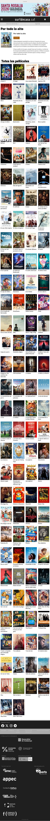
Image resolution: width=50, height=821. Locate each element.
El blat (27, 207)
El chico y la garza (18, 228)
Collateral (3, 164)
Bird (14, 143)
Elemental (16, 292)
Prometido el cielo (31, 564)
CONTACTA (11, 730)
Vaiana (15, 674)
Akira (2, 100)
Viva (2, 695)
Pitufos (28, 543)
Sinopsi (16, 38)
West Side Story (17, 716)
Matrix (40, 481)
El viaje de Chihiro (5, 292)
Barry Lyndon (41, 122)
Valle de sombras (30, 674)
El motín (40, 249)
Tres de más (29, 651)
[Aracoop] (9, 750)
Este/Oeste (16, 311)
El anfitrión (16, 207)
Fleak (39, 311)
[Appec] (10, 780)
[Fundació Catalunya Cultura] (10, 814)
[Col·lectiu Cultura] (10, 788)
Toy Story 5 (29, 628)
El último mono (42, 270)
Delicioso (3, 185)
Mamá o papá (4, 481)
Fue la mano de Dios (6, 332)
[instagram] (11, 726)
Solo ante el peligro (18, 607)
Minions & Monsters (18, 504)
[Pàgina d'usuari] (45, 19)
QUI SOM (3, 730)
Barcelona (45, 25)
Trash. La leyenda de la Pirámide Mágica (5, 652)
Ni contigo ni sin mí (6, 523)
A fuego (15, 81)
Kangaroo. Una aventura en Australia (5, 375)
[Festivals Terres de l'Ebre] (10, 806)
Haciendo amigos (18, 352)
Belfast (3, 143)
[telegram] (15, 726)
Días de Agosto (17, 185)
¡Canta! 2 (3, 81)
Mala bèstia (41, 460)
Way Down (4, 716)
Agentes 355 (41, 81)
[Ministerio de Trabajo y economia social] (25, 760)
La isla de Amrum (43, 396)
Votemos (28, 695)
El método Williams (31, 249)
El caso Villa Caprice (6, 228)
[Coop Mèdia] (10, 797)
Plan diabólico (42, 543)
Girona (15, 25)
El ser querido (4, 270)
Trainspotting (42, 628)
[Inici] (25, 19)
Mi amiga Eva (4, 504)
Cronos (28, 164)
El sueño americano (31, 270)
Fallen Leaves (29, 311)
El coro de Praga (30, 228)
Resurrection (4, 585)
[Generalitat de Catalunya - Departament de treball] (9, 760)
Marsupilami (29, 481)
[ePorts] (41, 771)
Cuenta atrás (41, 164)
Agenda (37, 24)
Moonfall (28, 504)
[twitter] (6, 726)
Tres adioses (16, 651)
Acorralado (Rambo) (31, 81)
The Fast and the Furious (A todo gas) (17, 629)
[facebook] (2, 726)
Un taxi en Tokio (5, 674)
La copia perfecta (30, 396)
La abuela (28, 373)
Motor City (41, 504)
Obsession (16, 523)
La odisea (15, 417)
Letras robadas (30, 438)
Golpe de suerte (5, 352)
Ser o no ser (4, 607)
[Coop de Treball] (25, 750)
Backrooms (16, 122)
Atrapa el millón (5, 122)
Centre (25, 25)
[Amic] (10, 771)
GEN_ (14, 332)
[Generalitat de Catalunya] (25, 741)
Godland (40, 332)
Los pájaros (29, 460)
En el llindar (29, 292)
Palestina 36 (4, 543)
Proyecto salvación (43, 564)
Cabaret (28, 143)
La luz (2, 417)
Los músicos (4, 460)
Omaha (40, 523)
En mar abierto (42, 292)
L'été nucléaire (17, 373)
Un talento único (42, 651)
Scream (40, 585)
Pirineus (35, 25)
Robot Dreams (17, 585)
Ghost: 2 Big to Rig (31, 332)
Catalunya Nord (5, 25)
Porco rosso (4, 564)
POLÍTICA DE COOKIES (43, 730)
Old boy (28, 523)
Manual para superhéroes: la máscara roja (17, 482)
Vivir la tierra (16, 695)
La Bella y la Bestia (43, 373)
